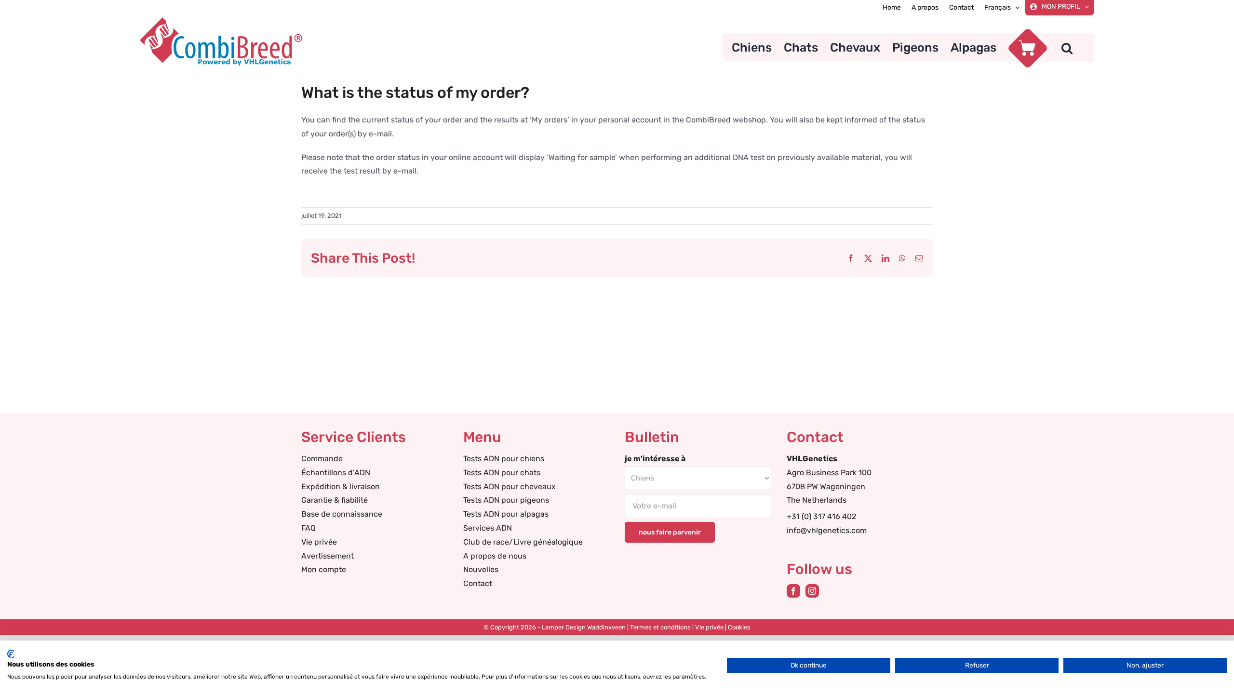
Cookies (739, 627)
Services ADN (487, 528)
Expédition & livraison (340, 486)
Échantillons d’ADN (335, 472)
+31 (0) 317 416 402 (821, 516)
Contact (477, 583)
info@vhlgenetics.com (827, 530)
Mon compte (323, 569)
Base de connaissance (341, 514)
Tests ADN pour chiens (503, 458)
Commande (322, 458)
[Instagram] (812, 591)
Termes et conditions (660, 627)
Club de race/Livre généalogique (523, 542)
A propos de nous (494, 556)
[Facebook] (793, 591)
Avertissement (327, 556)
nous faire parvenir (670, 532)
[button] (1067, 47)
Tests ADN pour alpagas (506, 514)
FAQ (308, 528)
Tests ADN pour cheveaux (509, 486)
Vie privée (319, 542)
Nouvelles (480, 569)
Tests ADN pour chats (501, 472)
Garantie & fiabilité (334, 500)
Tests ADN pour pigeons (506, 500)
